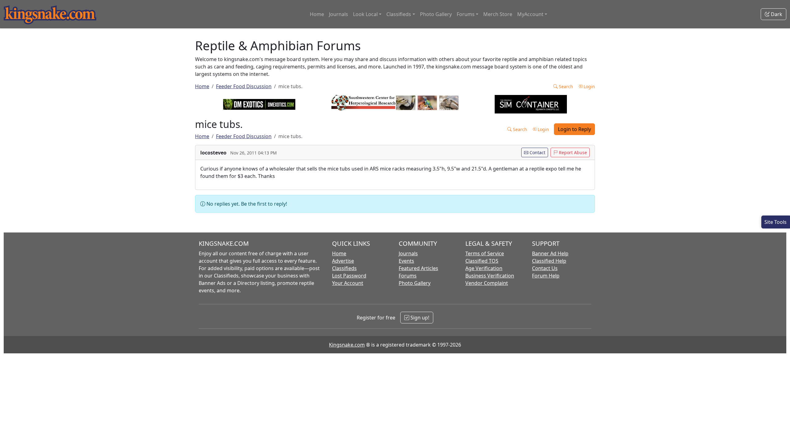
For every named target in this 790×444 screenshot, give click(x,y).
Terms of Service (484, 253)
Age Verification (483, 268)
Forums (408, 275)
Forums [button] (466, 14)
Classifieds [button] (398, 14)
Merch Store (497, 14)
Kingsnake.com (347, 344)
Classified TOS (481, 260)
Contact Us (545, 268)
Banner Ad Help (550, 253)
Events (406, 260)
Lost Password (349, 275)
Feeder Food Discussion (244, 86)
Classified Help (549, 260)
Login (588, 86)
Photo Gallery (436, 14)
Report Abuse (572, 152)
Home (317, 14)
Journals (338, 14)
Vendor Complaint (486, 283)
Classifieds (344, 268)
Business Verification (489, 275)
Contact (536, 152)
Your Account (347, 283)
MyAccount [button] (530, 14)
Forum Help (545, 275)
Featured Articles (418, 268)
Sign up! (419, 317)
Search (565, 86)
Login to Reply (574, 129)
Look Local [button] (365, 14)
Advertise (343, 260)
